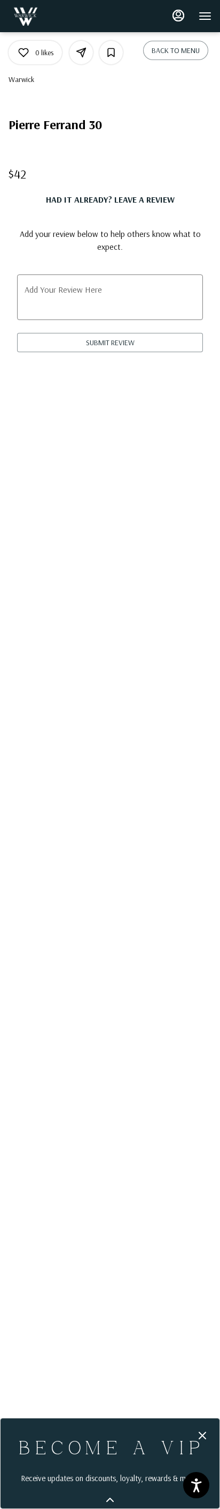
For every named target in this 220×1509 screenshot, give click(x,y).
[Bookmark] (111, 52)
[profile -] (178, 15)
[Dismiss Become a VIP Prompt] (202, 1435)
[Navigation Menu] (205, 16)
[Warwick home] (57, 16)
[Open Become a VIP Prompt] (110, 1499)
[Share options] (81, 52)
